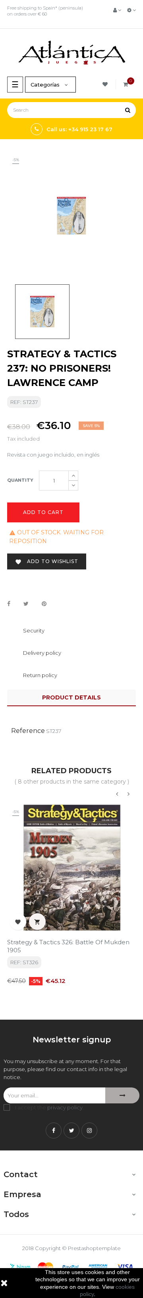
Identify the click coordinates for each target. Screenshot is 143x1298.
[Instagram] (89, 1130)
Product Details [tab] (71, 697)
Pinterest (44, 604)
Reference (28, 731)
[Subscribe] (122, 1095)
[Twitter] (71, 1130)
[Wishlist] (106, 84)
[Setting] (131, 10)
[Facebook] (53, 1130)
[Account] (117, 10)
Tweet (26, 604)
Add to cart (43, 512)
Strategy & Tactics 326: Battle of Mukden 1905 (68, 946)
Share (8, 604)
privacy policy (65, 1107)
